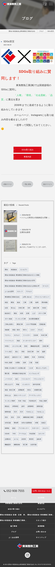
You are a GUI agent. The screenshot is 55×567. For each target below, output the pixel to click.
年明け (7, 346)
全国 (21, 313)
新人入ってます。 (42, 368)
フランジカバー (39, 379)
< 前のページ (7, 184)
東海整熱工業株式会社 (12, 297)
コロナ (32, 330)
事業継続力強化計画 (19, 373)
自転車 (39, 439)
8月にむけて (9, 384)
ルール (16, 439)
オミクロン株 (16, 346)
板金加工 (8, 313)
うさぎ (31, 368)
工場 (30, 362)
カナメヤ (41, 434)
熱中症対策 (36, 384)
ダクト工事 (42, 313)
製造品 (7, 406)
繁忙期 (7, 373)
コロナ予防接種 (31, 324)
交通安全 (8, 439)
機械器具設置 (35, 346)
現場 (36, 362)
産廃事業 (31, 406)
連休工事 (36, 308)
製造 (15, 313)
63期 (36, 423)
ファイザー (26, 335)
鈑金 (13, 428)
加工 (16, 379)
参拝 (22, 406)
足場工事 (45, 346)
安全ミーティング (20, 395)
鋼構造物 (17, 444)
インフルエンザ (34, 373)
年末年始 (41, 357)
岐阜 (37, 302)
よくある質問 (9, 291)
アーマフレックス (35, 395)
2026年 (7, 434)
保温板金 (14, 269)
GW (29, 308)
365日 (44, 308)
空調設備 (42, 324)
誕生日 (7, 357)
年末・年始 (22, 401)
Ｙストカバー (25, 379)
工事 (24, 302)
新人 (16, 352)
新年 (40, 341)
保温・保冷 (16, 330)
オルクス (45, 428)
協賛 (43, 352)
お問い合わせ (27, 297)
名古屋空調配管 (34, 319)
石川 (15, 412)
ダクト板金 (8, 319)
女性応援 (8, 423)
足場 (27, 313)
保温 (6, 302)
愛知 (6, 269)
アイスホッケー (24, 428)
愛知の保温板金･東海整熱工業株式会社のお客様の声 (22, 286)
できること (30, 412)
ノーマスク (8, 379)
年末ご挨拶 (8, 362)
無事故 (7, 428)
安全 (6, 417)
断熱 (12, 302)
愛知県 (16, 423)
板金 (18, 302)
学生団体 (32, 434)
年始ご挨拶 (43, 401)
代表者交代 (32, 401)
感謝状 (26, 357)
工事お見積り (9, 324)
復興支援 (40, 406)
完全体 (36, 335)
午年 (14, 434)
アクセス (29, 291)
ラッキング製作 (10, 401)
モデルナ (17, 335)
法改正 (43, 423)
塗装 (22, 352)
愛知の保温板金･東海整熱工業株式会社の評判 (20, 280)
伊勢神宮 (15, 406)
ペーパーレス (9, 341)
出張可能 (33, 444)
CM (38, 352)
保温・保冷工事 (10, 390)
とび (33, 313)
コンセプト (23, 269)
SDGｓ (25, 330)
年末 (33, 357)
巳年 (18, 417)
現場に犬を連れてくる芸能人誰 (15, 368)
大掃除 (17, 362)
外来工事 (21, 308)
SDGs (29, 390)
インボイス (26, 384)
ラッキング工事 (20, 319)
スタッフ (20, 291)
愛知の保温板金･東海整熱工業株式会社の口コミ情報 (22, 275)
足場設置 (40, 417)
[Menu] (51, 4)
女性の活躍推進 (26, 423)
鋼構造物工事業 (28, 417)
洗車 (24, 362)
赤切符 (23, 439)
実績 (18, 341)
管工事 (25, 444)
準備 (17, 384)
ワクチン (8, 335)
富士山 (13, 308)
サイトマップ (41, 537)
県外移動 (45, 302)
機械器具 (8, 444)
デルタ (40, 330)
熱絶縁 (7, 330)
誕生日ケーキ (16, 357)
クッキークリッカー (29, 341)
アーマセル (22, 434)
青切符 (31, 439)
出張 (6, 308)
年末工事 (44, 335)
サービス (45, 286)
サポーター (35, 428)
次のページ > (47, 184)
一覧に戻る (27, 184)
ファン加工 (8, 352)
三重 (30, 302)
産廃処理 (21, 390)
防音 (25, 346)
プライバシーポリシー (42, 297)
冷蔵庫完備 (37, 390)
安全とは (8, 395)
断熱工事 (20, 324)
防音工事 (31, 352)
